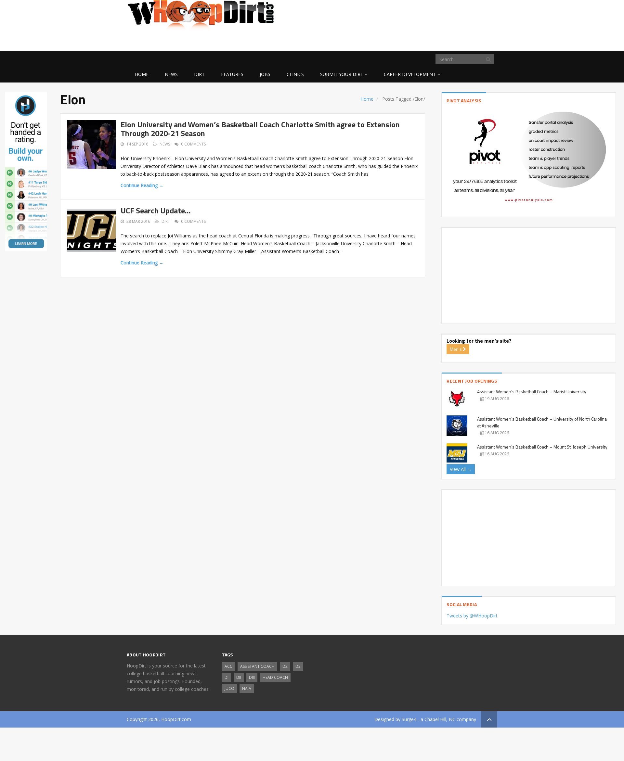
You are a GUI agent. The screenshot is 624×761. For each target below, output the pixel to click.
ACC (228, 666)
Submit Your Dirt (341, 74)
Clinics (295, 74)
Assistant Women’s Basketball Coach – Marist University (531, 391)
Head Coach (275, 677)
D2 (285, 666)
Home (142, 74)
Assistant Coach (257, 666)
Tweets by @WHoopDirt (472, 616)
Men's (456, 349)
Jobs (265, 74)
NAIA (246, 688)
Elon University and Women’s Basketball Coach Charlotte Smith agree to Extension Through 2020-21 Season (260, 129)
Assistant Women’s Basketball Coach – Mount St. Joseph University (542, 446)
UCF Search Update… (156, 210)
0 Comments (193, 144)
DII (238, 677)
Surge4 (409, 719)
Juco (229, 688)
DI (226, 677)
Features (232, 74)
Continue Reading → (142, 185)
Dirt (199, 74)
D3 (298, 666)
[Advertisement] (445, 40)
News (171, 74)
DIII (252, 677)
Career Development (410, 74)
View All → (461, 469)
